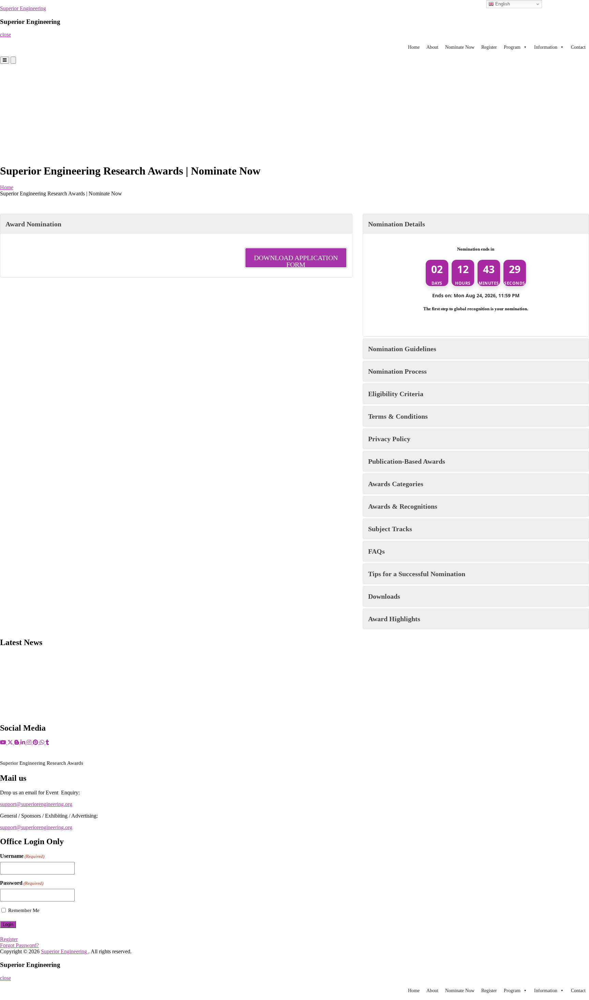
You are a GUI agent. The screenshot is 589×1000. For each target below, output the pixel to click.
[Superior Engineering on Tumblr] (47, 742)
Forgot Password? (19, 945)
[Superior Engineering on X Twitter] (10, 742)
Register (489, 47)
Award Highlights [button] (394, 619)
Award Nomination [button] (33, 224)
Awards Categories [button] (395, 484)
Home (414, 47)
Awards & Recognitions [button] (402, 506)
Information (545, 47)
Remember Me (24, 910)
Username (22, 856)
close (5, 35)
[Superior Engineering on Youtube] (3, 742)
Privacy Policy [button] (389, 439)
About (432, 47)
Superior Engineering (23, 8)
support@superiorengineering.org (36, 804)
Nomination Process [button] (397, 371)
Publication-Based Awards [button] (406, 461)
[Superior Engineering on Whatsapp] (43, 742)
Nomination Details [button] (396, 224)
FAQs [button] (376, 551)
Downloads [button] (384, 596)
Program (512, 47)
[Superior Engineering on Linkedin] (23, 742)
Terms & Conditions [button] (398, 416)
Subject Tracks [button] (390, 529)
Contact (578, 47)
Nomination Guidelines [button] (402, 349)
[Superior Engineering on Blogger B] (17, 742)
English (502, 3)
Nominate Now (459, 47)
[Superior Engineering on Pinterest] (36, 742)
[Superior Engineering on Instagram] (30, 742)
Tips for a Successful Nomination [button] (416, 574)
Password (21, 883)
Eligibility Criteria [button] (395, 394)
